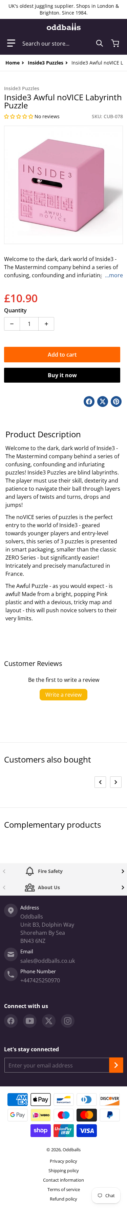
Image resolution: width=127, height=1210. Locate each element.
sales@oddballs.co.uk (47, 960)
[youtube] (30, 1021)
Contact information (63, 1180)
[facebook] (11, 1021)
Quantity (15, 310)
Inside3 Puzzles (45, 62)
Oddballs (72, 1150)
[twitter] (49, 1021)
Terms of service (63, 1189)
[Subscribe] (116, 1065)
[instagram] (68, 1021)
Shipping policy (63, 1170)
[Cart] (116, 43)
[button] (11, 43)
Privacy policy (63, 1161)
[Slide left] (100, 782)
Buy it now (62, 375)
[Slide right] (116, 782)
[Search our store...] (99, 43)
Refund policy (63, 1199)
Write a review (63, 694)
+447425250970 (40, 980)
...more (114, 275)
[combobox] (62, 43)
